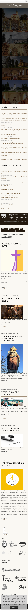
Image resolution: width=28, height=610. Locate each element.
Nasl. (5, 533)
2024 (14, 228)
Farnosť (3, 230)
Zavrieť (14, 607)
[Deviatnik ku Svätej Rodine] (12, 311)
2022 (7, 228)
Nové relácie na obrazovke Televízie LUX (10, 134)
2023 (10, 228)
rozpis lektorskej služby (12, 447)
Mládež (8, 230)
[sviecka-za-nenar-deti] (12, 479)
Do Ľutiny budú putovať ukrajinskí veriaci (10, 138)
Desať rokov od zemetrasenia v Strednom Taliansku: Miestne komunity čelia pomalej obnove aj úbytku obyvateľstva (14, 154)
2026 (21, 228)
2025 (18, 228)
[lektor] (12, 440)
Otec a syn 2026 (5, 208)
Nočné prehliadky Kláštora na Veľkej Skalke (11, 193)
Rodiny (13, 230)
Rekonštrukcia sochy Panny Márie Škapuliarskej (12, 338)
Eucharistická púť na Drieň (7, 189)
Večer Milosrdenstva (6, 185)
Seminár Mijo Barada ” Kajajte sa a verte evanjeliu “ (13, 182)
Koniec (5, 534)
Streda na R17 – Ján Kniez (7, 204)
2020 (3, 228)
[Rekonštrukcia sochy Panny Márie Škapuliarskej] (12, 358)
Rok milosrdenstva (20, 230)
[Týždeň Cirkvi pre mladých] (12, 401)
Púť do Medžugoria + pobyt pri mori (9, 197)
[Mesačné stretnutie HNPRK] (12, 260)
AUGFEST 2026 (5, 201)
